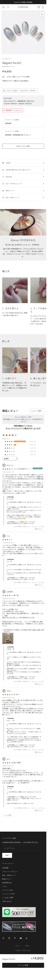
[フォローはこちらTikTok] (26, 938)
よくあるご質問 (7, 897)
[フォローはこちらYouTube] (21, 938)
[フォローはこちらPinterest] (15, 938)
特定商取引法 (7, 883)
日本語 (27, 946)
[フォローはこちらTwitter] (3, 938)
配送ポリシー (7, 879)
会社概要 (5, 868)
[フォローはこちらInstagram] (9, 938)
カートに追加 (23, 965)
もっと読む (8, 815)
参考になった (38, 529)
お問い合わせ (7, 901)
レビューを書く (36, 411)
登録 (7, 855)
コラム (4, 886)
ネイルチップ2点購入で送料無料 (23, 2)
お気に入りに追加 (23, 146)
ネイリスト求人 (7, 890)
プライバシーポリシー (10, 871)
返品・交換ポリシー (9, 875)
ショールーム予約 (8, 894)
